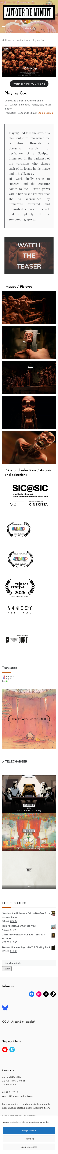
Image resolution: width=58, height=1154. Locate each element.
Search (6, 968)
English (9, 678)
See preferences (29, 1146)
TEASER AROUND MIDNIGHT (29, 719)
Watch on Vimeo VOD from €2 (29, 83)
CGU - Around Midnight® (18, 1021)
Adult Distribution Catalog (29, 810)
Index (29, 886)
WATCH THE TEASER (29, 255)
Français (10, 676)
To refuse (29, 1138)
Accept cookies (29, 1130)
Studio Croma (45, 112)
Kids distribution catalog (29, 848)
